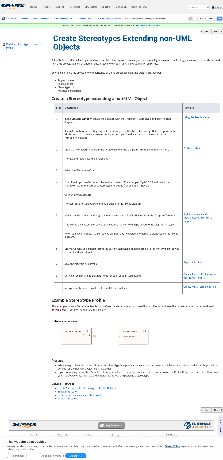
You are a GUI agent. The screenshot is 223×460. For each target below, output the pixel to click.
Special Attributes (68, 391)
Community (121, 7)
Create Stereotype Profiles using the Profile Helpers (87, 388)
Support (59, 7)
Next (216, 32)
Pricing (46, 7)
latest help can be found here (147, 26)
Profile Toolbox (191, 148)
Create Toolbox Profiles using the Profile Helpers (199, 276)
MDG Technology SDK (63, 18)
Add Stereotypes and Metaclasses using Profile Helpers (197, 218)
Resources (74, 7)
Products (33, 7)
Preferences (17, 455)
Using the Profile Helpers (197, 117)
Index (13, 18)
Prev (206, 32)
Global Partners (172, 435)
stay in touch (113, 425)
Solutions (106, 7)
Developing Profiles (85, 18)
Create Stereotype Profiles (109, 18)
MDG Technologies (41, 18)
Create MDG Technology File (199, 286)
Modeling (24, 18)
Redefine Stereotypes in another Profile (80, 395)
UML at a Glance (63, 435)
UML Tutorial (91, 7)
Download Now (139, 7)
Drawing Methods (68, 398)
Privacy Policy (172, 446)
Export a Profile (192, 262)
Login (218, 8)
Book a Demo (220, 425)
